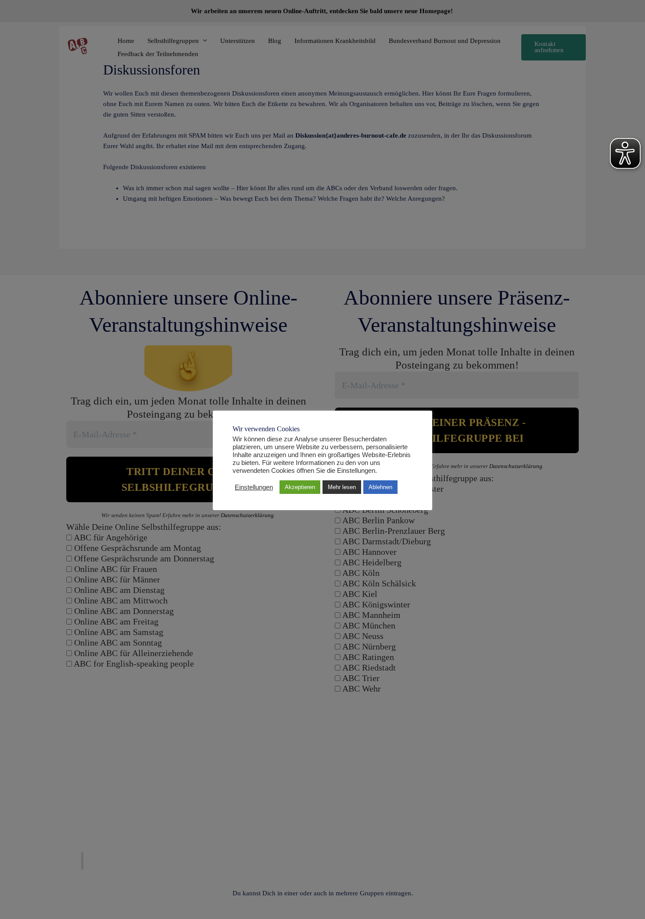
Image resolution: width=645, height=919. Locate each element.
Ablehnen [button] (380, 487)
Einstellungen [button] (254, 487)
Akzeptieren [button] (300, 487)
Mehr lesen (342, 487)
